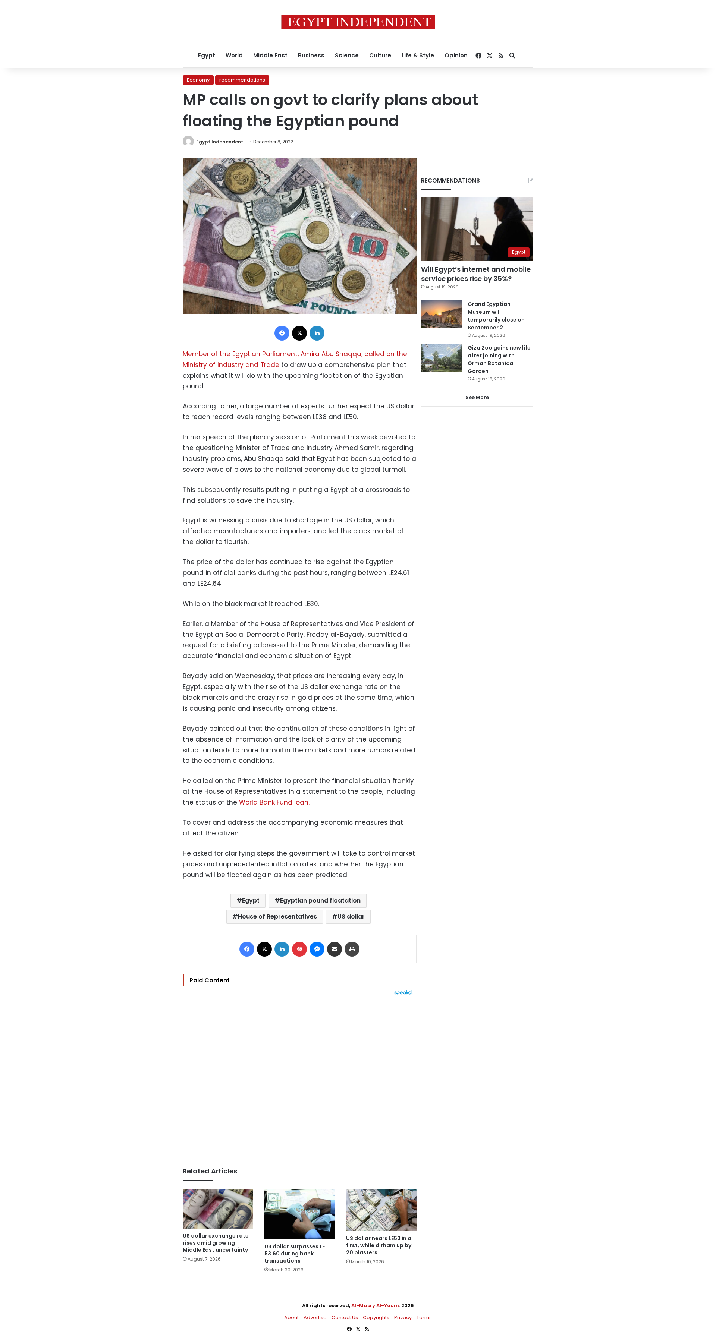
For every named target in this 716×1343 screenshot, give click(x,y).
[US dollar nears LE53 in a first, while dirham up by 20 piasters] (381, 1210)
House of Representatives (277, 916)
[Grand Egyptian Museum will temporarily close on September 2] (441, 314)
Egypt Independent (219, 142)
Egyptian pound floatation (320, 900)
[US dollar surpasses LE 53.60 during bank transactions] (299, 1214)
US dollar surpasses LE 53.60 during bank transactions (294, 1253)
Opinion (456, 55)
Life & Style (418, 55)
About (291, 1317)
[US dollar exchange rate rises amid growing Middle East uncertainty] (218, 1209)
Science (347, 55)
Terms (424, 1317)
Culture (380, 55)
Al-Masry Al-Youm (375, 1305)
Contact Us (345, 1317)
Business (311, 55)
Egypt (206, 55)
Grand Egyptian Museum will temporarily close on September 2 (496, 315)
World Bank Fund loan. (274, 802)
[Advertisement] (300, 1078)
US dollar (351, 916)
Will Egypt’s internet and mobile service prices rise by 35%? (476, 274)
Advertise (315, 1317)
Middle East (270, 55)
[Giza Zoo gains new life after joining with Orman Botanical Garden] (441, 358)
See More (477, 397)
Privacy (403, 1317)
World (234, 55)
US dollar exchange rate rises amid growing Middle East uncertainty (216, 1243)
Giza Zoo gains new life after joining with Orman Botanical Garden (499, 359)
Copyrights (376, 1317)
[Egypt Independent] (358, 22)
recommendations (242, 79)
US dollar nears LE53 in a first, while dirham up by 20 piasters (378, 1245)
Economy (198, 79)
